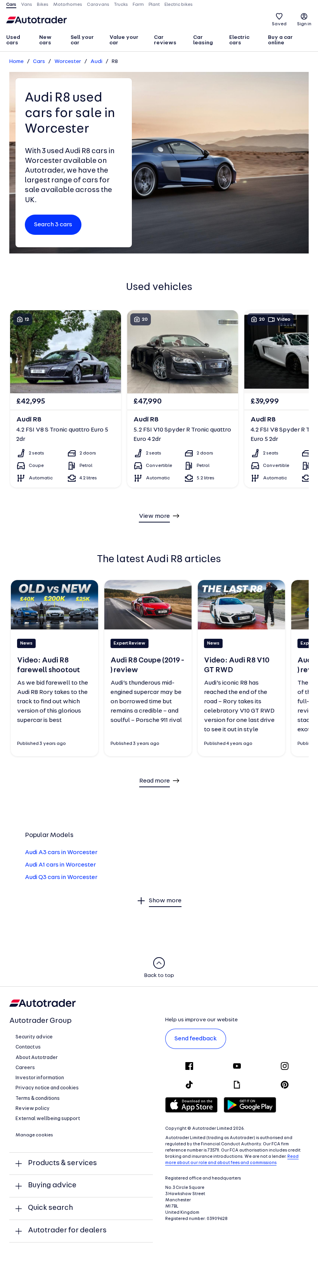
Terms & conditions (38, 1098)
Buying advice (52, 1185)
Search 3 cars (53, 225)
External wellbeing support (48, 1118)
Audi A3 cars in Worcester (61, 852)
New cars (45, 40)
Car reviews (165, 40)
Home (16, 62)
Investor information (40, 1077)
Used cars (13, 40)
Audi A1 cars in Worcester (60, 865)
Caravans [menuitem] (98, 4)
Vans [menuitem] (26, 4)
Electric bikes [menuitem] (178, 4)
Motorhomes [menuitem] (67, 4)
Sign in (304, 24)
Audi (96, 62)
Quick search (50, 1208)
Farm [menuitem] (138, 4)
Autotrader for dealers (67, 1230)
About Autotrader (37, 1057)
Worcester (67, 62)
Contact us (28, 1047)
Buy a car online (280, 40)
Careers (25, 1067)
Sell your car (82, 40)
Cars (39, 62)
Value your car (123, 40)
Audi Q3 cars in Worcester (61, 877)
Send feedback (196, 1039)
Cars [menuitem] (11, 4)
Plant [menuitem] (154, 4)
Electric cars (239, 40)
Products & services (62, 1163)
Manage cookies (34, 1135)
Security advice (34, 1037)
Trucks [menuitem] (121, 4)
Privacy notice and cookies (47, 1088)
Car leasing (203, 40)
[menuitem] (19, 40)
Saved (279, 24)
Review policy (33, 1108)
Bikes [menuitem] (42, 4)
